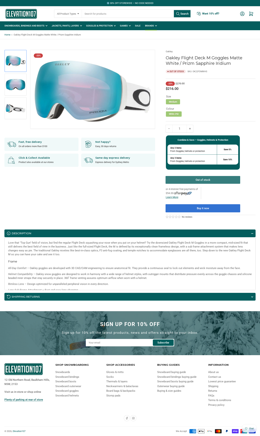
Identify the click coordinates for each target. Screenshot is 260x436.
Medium (173, 101)
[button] (173, 217)
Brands (149, 25)
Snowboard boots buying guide (175, 381)
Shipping (213, 386)
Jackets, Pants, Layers (65, 25)
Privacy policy (216, 405)
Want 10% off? (210, 13)
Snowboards (62, 372)
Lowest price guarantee (222, 381)
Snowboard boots (65, 381)
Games (124, 25)
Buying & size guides (169, 390)
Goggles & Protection (99, 25)
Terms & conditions (219, 400)
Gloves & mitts (115, 372)
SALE (137, 25)
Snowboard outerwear (68, 386)
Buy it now (203, 208)
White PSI (174, 114)
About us (213, 372)
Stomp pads (113, 395)
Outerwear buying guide (171, 386)
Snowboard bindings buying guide (177, 376)
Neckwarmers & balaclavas (122, 386)
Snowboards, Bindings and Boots (24, 25)
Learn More (172, 197)
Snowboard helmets (67, 395)
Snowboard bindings (67, 376)
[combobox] (136, 14)
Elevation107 (19, 431)
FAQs (211, 395)
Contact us (214, 376)
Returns (212, 390)
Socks (110, 376)
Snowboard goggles (67, 390)
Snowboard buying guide (171, 372)
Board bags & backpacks (120, 390)
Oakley (169, 51)
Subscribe (163, 342)
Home (7, 34)
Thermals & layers (117, 381)
